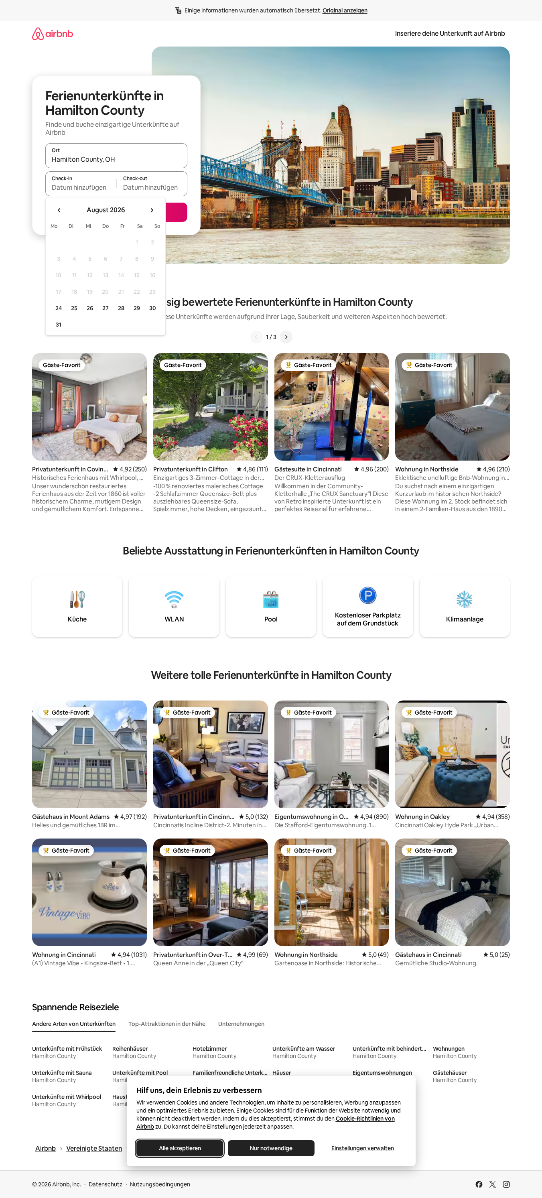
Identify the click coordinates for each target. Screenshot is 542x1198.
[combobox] (116, 159)
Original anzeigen (345, 10)
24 (58, 308)
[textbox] (81, 187)
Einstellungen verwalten (362, 1148)
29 (137, 308)
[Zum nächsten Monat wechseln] (151, 210)
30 (152, 308)
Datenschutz (105, 1184)
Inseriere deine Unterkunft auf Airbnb (450, 33)
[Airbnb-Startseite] (52, 33)
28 (121, 308)
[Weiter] (286, 337)
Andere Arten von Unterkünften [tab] (74, 1023)
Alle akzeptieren (179, 1148)
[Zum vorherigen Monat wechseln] (59, 210)
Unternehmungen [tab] (241, 1023)
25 (74, 308)
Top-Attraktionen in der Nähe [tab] (166, 1023)
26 (90, 308)
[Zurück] (256, 337)
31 (58, 324)
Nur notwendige (271, 1148)
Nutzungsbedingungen (160, 1184)
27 (105, 308)
